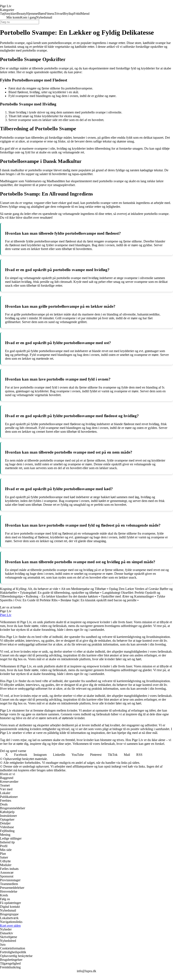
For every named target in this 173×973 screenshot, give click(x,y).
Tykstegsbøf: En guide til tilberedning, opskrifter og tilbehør (59, 592)
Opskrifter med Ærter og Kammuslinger (127, 596)
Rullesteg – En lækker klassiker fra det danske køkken (62, 596)
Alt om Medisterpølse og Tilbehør (83, 589)
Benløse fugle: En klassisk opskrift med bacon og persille (99, 600)
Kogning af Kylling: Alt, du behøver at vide (29, 589)
